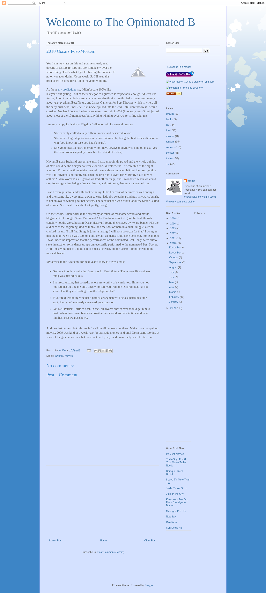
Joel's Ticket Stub (176, 488)
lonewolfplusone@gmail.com (200, 196)
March (173, 291)
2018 (173, 218)
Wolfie (191, 180)
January (174, 301)
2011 (173, 238)
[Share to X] (103, 351)
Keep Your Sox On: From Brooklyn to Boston (177, 502)
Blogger (149, 585)
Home (103, 540)
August (173, 267)
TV (167, 164)
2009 (173, 308)
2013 (173, 228)
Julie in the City (175, 493)
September (175, 262)
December (175, 247)
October (174, 257)
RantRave (171, 522)
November (175, 252)
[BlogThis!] (99, 351)
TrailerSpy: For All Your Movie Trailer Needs (176, 462)
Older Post (150, 540)
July (172, 272)
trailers (170, 158)
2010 (173, 243)
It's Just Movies (175, 453)
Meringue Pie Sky (176, 511)
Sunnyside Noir (174, 527)
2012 (173, 233)
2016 (173, 223)
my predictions (67, 89)
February (174, 297)
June (172, 277)
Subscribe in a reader (179, 66)
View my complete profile (180, 201)
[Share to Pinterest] (111, 351)
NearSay (171, 516)
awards (59, 355)
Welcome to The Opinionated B (120, 22)
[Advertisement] (103, 500)
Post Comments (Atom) (110, 552)
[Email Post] (89, 350)
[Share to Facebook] (107, 351)
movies (69, 355)
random (170, 141)
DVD (168, 124)
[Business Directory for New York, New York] (174, 94)
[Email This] (96, 351)
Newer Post (55, 540)
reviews (170, 147)
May (172, 282)
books (169, 119)
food (168, 130)
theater (170, 152)
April (172, 287)
